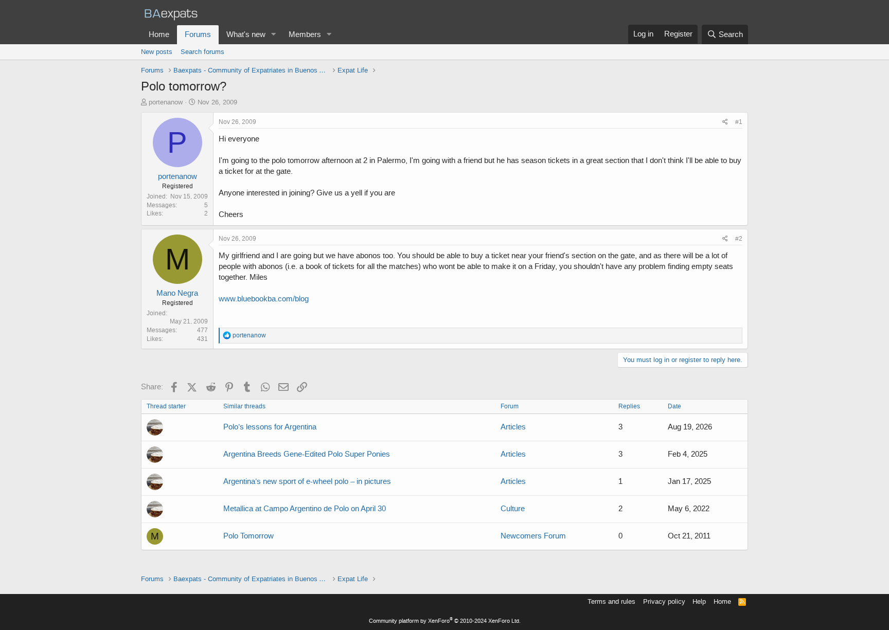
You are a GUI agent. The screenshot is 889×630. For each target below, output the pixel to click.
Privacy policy (664, 601)
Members (305, 34)
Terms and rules (611, 601)
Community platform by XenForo (445, 621)
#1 (738, 122)
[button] (273, 34)
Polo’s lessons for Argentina (269, 427)
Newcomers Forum (533, 536)
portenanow (166, 102)
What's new (245, 34)
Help (699, 601)
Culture (513, 508)
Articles (513, 427)
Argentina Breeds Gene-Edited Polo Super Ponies (306, 454)
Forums (198, 34)
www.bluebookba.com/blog (264, 299)
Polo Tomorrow (248, 536)
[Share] (725, 122)
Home (159, 34)
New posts (156, 51)
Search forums (202, 51)
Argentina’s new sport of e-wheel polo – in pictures (307, 481)
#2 (738, 239)
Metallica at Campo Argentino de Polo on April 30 (304, 508)
